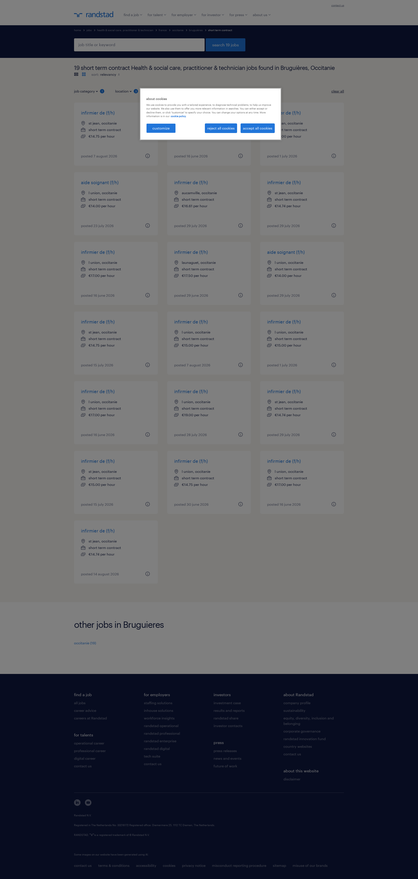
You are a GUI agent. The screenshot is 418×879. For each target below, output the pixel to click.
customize (161, 128)
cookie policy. (178, 116)
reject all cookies (221, 128)
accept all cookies (257, 128)
